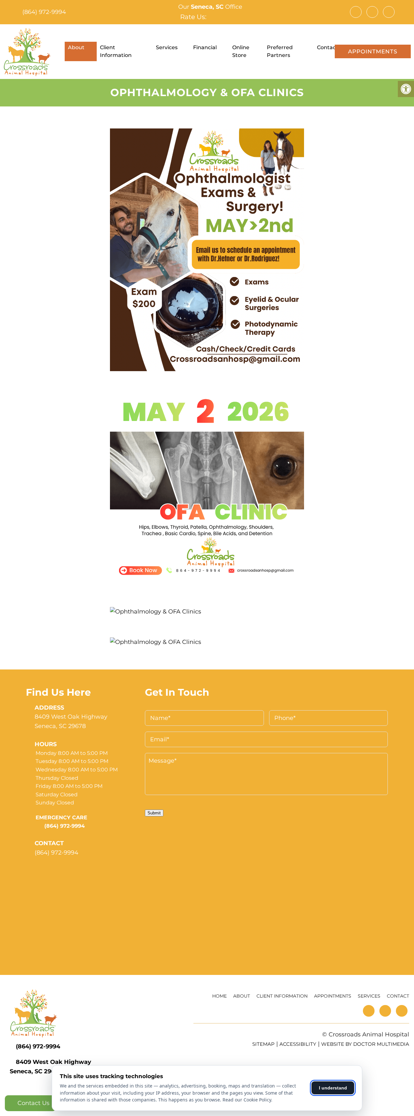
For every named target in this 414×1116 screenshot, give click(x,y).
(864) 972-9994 (44, 12)
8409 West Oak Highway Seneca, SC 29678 (71, 721)
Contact (327, 47)
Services (167, 47)
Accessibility (297, 1044)
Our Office (209, 6)
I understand (333, 1087)
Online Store (240, 51)
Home (219, 996)
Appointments (373, 51)
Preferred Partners (280, 51)
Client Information (116, 51)
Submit (154, 813)
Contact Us (32, 1103)
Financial (205, 47)
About (76, 47)
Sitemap (263, 1044)
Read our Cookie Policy (247, 1100)
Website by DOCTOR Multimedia (365, 1044)
